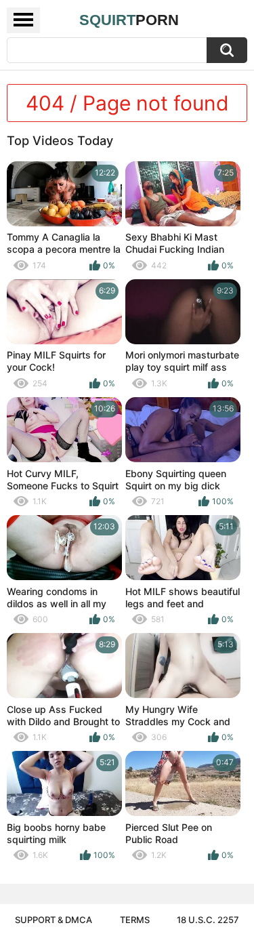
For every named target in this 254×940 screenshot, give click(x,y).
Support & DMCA (53, 919)
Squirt (129, 20)
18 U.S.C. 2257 (208, 919)
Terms (135, 919)
